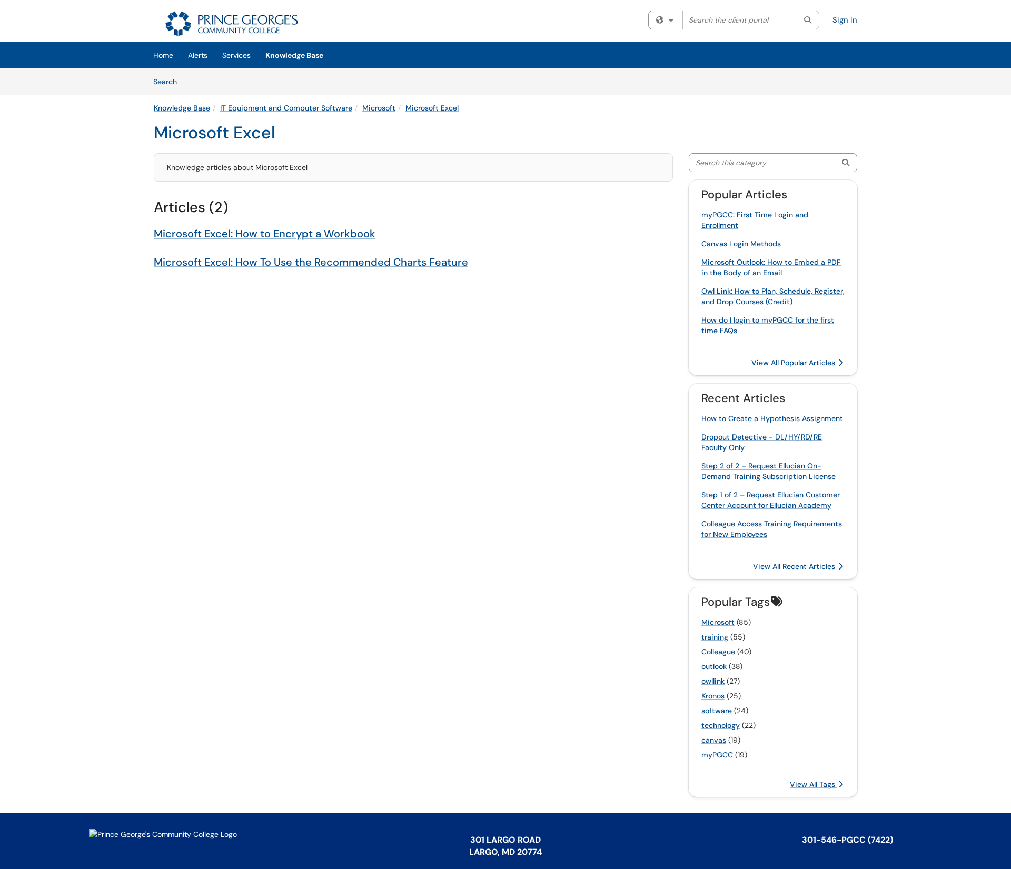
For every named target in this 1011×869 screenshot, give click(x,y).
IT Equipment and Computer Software (286, 108)
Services (236, 55)
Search (168, 81)
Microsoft (378, 108)
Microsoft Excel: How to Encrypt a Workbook (264, 234)
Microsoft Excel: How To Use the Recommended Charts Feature (311, 262)
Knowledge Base (294, 55)
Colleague (718, 651)
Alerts (197, 55)
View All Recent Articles (795, 566)
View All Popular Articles (794, 362)
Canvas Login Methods (741, 243)
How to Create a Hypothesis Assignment (772, 418)
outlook (714, 666)
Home (163, 55)
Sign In (844, 20)
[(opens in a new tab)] (230, 24)
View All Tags (813, 784)
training (714, 637)
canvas (713, 740)
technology (720, 725)
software (716, 710)
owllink (713, 681)
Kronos (713, 696)
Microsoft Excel (432, 108)
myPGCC (717, 755)
